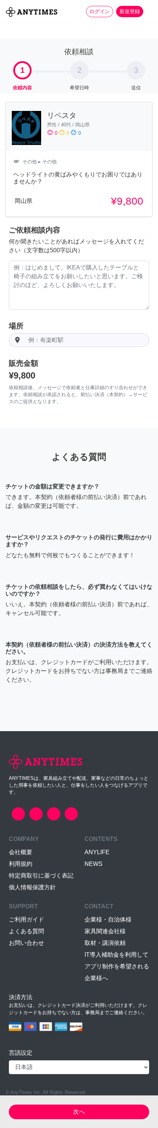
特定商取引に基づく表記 (41, 875)
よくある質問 (26, 931)
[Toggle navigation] (147, 11)
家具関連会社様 (105, 931)
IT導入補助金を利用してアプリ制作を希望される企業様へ (117, 966)
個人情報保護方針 (32, 887)
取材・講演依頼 (105, 943)
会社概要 (20, 852)
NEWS (94, 864)
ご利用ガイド (26, 919)
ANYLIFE (97, 852)
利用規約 (20, 864)
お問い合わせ (26, 943)
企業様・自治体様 (108, 919)
